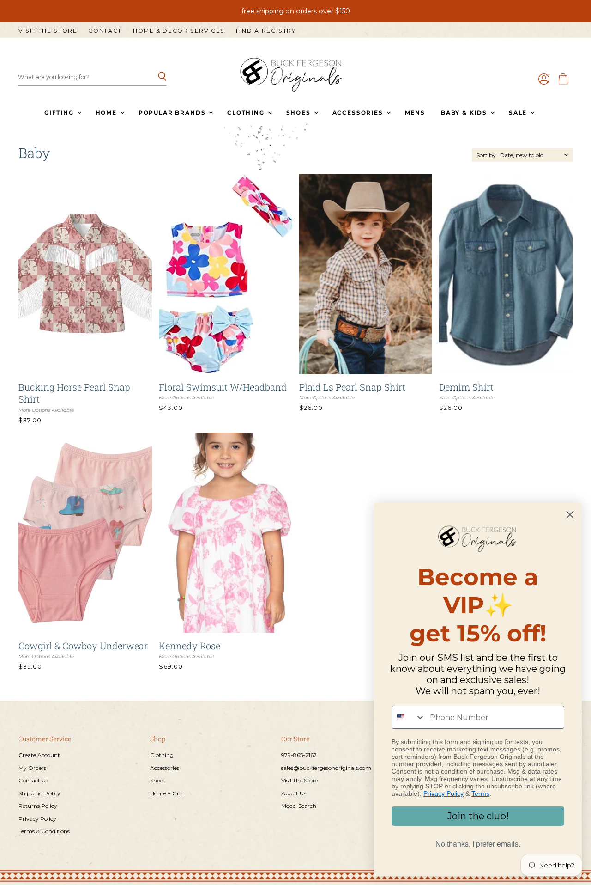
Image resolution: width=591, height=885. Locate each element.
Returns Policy (37, 805)
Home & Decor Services (179, 31)
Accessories (359, 112)
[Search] (154, 77)
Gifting (60, 112)
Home (107, 112)
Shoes (299, 112)
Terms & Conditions (44, 831)
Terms (480, 793)
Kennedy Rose (189, 646)
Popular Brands (173, 112)
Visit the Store (47, 31)
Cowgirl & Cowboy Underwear (83, 646)
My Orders (32, 767)
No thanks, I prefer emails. (477, 843)
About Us (293, 793)
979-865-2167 (299, 754)
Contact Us (33, 780)
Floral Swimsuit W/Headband (223, 387)
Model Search (298, 805)
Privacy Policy (37, 818)
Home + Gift (166, 793)
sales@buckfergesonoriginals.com (326, 767)
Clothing (246, 112)
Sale (519, 112)
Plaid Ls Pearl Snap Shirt (352, 387)
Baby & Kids (465, 112)
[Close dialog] (570, 515)
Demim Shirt (466, 387)
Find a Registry (266, 31)
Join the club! (478, 816)
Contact (104, 31)
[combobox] (408, 717)
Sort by (486, 155)
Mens (415, 112)
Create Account (39, 754)
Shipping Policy (39, 793)
